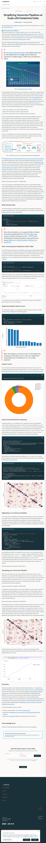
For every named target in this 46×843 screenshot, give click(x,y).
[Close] (38, 831)
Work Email (7, 753)
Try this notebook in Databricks (10, 30)
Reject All (26, 839)
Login (40, 1)
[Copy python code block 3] (42, 463)
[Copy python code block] (42, 216)
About (3, 800)
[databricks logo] (5, 784)
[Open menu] (44, 1)
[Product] (6, 791)
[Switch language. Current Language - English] (34, 1)
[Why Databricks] (9, 787)
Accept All (35, 839)
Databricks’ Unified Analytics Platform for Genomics (20, 241)
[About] (5, 800)
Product (4, 790)
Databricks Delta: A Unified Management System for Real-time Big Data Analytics (24, 158)
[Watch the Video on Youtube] (13, 824)
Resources (4, 797)
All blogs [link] (2, 8)
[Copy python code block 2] (42, 262)
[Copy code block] (42, 315)
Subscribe (37, 755)
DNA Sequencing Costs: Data (25, 89)
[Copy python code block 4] (42, 529)
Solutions (4, 794)
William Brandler (18, 22)
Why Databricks (5, 787)
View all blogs (23, 767)
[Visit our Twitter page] (7, 824)
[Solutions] (7, 794)
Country (21, 753)
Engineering (7, 8)
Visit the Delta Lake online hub (11, 735)
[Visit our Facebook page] (5, 824)
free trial (12, 716)
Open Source (18, 11)
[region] (20, 836)
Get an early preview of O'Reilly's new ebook (12, 25)
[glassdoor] (11, 824)
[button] (37, 1)
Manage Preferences (7, 839)
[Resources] (7, 797)
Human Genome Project (21, 42)
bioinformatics (36, 97)
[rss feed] (9, 824)
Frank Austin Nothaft (28, 22)
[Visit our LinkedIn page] (3, 824)
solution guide (26, 710)
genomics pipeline (37, 36)
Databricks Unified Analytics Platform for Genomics (22, 34)
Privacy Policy (34, 760)
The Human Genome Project (15, 53)
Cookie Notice (26, 835)
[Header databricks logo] (5, 1)
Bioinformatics (32, 101)
